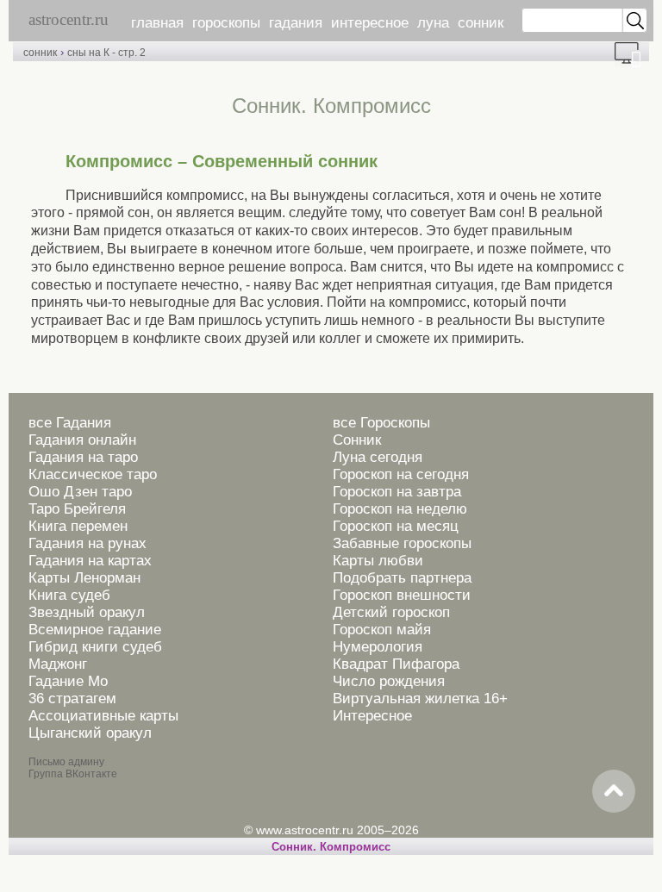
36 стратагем (72, 698)
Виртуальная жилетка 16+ (420, 698)
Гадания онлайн (82, 440)
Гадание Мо (68, 681)
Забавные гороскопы (402, 543)
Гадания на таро (83, 457)
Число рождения (389, 681)
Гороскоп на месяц (396, 526)
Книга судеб (69, 595)
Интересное (372, 716)
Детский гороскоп (391, 612)
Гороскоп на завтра (397, 491)
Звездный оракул (86, 612)
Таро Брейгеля (77, 509)
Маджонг (57, 664)
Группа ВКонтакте (72, 774)
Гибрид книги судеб (95, 647)
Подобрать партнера (402, 578)
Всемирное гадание (94, 629)
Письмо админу (66, 762)
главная (157, 23)
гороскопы (226, 23)
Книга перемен (78, 526)
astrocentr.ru (68, 19)
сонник (480, 23)
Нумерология (377, 647)
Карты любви (378, 560)
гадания (295, 23)
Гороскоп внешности (402, 595)
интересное (370, 23)
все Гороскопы (381, 423)
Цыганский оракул (90, 733)
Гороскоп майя (382, 629)
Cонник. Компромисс (331, 846)
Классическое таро (92, 474)
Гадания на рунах (87, 543)
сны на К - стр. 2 (106, 53)
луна (433, 23)
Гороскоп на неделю (400, 509)
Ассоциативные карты (103, 716)
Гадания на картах (90, 560)
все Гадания (69, 423)
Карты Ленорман (84, 578)
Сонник (357, 440)
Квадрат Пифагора (396, 664)
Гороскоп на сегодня (401, 474)
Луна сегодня (377, 457)
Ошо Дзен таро (80, 491)
